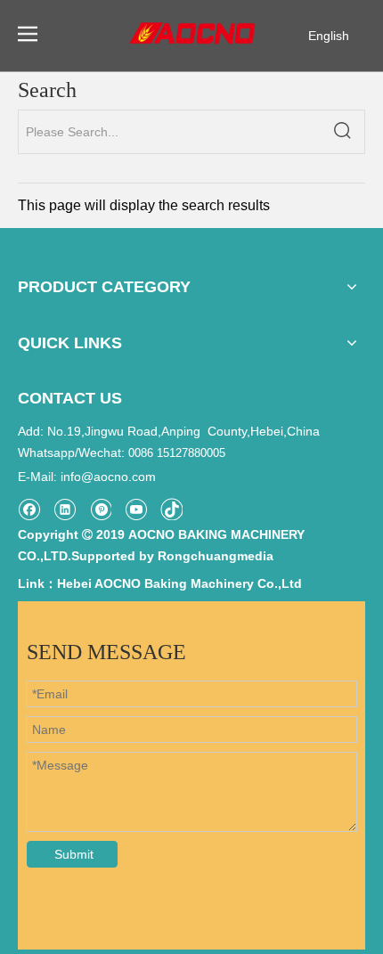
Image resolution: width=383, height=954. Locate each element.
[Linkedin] (64, 509)
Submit (74, 854)
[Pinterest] (100, 509)
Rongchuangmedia (215, 556)
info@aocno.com (108, 476)
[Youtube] (136, 509)
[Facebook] (29, 509)
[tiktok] (171, 509)
